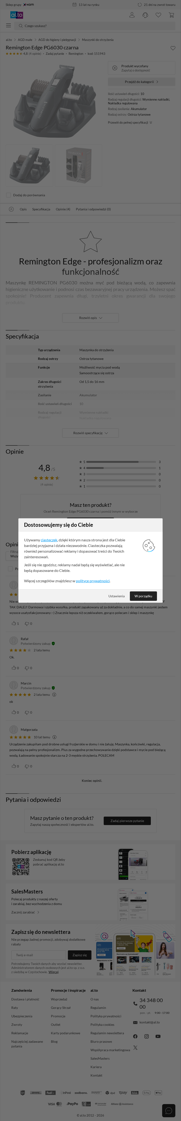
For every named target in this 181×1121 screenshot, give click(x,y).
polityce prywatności (93, 580)
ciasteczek (49, 540)
